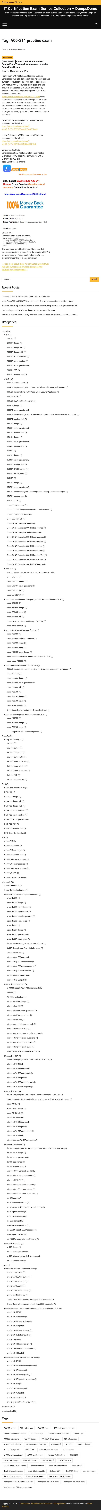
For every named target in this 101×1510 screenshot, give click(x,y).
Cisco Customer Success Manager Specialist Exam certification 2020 (32, 600)
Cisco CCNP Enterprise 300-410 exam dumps (25, 537)
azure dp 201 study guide (17, 939)
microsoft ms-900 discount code (20, 1024)
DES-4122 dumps (11, 797)
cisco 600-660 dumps (15, 678)
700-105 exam (43, 1428)
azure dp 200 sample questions (19, 916)
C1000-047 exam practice (14, 864)
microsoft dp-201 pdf (15, 980)
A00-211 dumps (83, 1444)
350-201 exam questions (17, 428)
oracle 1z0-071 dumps (16, 1370)
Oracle (4, 1265)
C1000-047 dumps (11, 846)
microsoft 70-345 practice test (19, 1131)
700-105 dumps (26, 1428)
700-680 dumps (37, 1434)
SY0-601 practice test (15, 780)
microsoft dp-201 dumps (17, 975)
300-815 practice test (15, 419)
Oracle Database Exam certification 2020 (21, 1358)
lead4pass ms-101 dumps (48, 1482)
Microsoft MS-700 (14, 1180)
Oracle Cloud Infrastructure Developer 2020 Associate (29, 1300)
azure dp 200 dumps (15, 903)
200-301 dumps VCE (15, 352)
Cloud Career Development (15, 1466)
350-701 (10, 478)
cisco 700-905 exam (15, 727)
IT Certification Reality (35, 1476)
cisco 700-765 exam (15, 701)
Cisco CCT (8, 569)
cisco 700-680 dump (15, 647)
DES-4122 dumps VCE (13, 806)
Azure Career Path (11, 886)
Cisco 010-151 (12, 577)
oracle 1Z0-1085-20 (14, 1286)
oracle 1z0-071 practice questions (21, 1379)
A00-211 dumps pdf (11, 1450)
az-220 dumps (12, 1247)
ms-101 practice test (15, 1212)
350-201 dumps (13, 424)
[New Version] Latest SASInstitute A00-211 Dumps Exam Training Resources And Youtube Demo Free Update (25, 64)
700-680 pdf (78, 1434)
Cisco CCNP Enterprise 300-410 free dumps (24, 546)
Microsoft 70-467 (14, 1136)
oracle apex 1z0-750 (15, 1397)
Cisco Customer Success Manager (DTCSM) (25, 621)
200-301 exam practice (16, 361)
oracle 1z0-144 (13, 1339)
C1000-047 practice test (14, 877)
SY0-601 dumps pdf (15, 752)
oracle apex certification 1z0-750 (20, 1402)
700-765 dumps (30, 1439)
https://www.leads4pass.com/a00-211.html (21, 97)
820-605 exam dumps (12, 1444)
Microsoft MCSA (11, 1056)
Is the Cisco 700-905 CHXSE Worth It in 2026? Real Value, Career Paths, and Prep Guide (37, 301)
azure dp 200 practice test (17, 912)
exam (6, 71)
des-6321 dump (72, 1471)
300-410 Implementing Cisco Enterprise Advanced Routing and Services (36, 387)
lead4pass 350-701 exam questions (18, 1482)
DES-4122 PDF (10, 824)
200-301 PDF (12, 370)
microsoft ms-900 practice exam (20, 1042)
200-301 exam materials (16, 357)
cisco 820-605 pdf (14, 617)
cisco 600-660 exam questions (19, 683)
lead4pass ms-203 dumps (74, 1482)
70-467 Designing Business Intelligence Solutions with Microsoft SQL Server (38, 1099)
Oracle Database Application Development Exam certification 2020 (31, 1309)
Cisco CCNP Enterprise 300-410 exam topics (25, 542)
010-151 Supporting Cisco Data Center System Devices (29, 572)
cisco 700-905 (12, 718)
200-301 (10, 338)
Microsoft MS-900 (14, 1020)
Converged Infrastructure (14, 788)
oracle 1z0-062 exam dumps (18, 1321)
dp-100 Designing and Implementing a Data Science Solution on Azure (35, 1148)
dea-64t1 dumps (37, 1466)
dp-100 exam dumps (15, 1153)
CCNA (6, 335)
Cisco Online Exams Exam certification (20, 630)
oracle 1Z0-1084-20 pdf (16, 1281)
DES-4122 (8, 792)
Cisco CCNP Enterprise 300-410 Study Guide (25, 560)
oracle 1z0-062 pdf (14, 1326)
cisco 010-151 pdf (14, 590)
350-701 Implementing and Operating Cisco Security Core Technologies (36, 492)
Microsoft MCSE (11, 1091)
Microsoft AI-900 (14, 1006)
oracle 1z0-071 (13, 1361)
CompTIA (6, 736)
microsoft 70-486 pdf (15, 1078)
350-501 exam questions (17, 460)
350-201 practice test (15, 433)
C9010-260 (74, 1455)
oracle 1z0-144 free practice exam (20, 1348)
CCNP (6, 379)
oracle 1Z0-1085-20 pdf (16, 1295)
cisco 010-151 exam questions (19, 586)
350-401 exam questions (17, 442)
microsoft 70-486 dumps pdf (18, 1073)
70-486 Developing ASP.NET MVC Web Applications (28, 1059)
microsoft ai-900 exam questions (20, 1011)
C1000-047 (8, 841)
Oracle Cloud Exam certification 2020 (19, 1269)
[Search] (96, 24)
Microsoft (6, 882)
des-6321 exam (89, 1471)
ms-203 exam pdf (14, 1221)
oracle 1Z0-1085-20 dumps (17, 1290)
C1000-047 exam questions (15, 868)
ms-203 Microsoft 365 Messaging (20, 1230)
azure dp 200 (12, 898)
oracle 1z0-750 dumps (16, 1388)
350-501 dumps (13, 455)
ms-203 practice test (15, 1234)
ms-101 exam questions (16, 1203)
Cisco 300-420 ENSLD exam (18, 514)
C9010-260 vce (65, 1460)
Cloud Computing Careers (14, 890)
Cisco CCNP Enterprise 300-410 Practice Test (25, 555)
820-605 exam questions (36, 1444)
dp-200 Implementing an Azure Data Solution (25, 944)
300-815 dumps (13, 405)
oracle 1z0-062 (13, 1312)
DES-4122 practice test (13, 829)
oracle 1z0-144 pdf (14, 1353)
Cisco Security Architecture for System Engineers (27, 710)
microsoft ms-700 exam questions (21, 1194)
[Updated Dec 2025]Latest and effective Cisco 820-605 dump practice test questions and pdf (39, 306)
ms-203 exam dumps (15, 1216)
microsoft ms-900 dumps (17, 1029)
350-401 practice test (15, 446)
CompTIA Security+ (12, 740)
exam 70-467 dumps (15, 1108)
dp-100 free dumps (14, 1162)
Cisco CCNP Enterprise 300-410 (20, 523)
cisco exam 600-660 (15, 705)
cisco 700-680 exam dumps (18, 652)
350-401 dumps (13, 437)
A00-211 (69, 1444)
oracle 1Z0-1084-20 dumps (17, 1277)
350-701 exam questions (17, 487)
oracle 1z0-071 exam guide (18, 1375)
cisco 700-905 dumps (15, 723)
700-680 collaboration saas (15, 1434)
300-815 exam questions (17, 410)
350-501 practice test (15, 464)
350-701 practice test (15, 496)
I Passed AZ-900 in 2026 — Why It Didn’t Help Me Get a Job (26, 297)
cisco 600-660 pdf (14, 687)
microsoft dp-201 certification (19, 971)
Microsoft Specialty (12, 1244)
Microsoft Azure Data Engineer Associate (21, 895)
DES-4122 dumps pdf (12, 801)
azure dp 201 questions (16, 934)
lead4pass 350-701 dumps (60, 1476)
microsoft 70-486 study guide (19, 1087)
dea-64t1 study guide (36, 1471)
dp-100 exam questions (16, 1157)
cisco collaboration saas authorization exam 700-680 (28, 657)
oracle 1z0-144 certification (18, 1344)
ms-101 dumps (13, 1198)
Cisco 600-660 (12, 674)
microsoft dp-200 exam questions (20, 966)
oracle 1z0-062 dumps (16, 1317)
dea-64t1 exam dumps (58, 1466)
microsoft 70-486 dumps (17, 1069)
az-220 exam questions (16, 1252)
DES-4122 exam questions (15, 819)
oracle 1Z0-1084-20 (14, 1272)
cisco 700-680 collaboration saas (20, 638)
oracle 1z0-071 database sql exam (21, 1366)
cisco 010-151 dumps (15, 581)
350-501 (10, 451)
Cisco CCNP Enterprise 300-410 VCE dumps (25, 564)
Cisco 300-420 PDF (14, 519)
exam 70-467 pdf (13, 1113)
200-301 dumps (13, 343)
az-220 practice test (15, 1261)
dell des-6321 (55, 1471)
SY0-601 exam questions (17, 771)
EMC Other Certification (14, 833)
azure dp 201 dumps (15, 930)
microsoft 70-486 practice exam (20, 1082)
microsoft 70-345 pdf (15, 1127)
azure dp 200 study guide (17, 921)
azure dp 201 (12, 925)
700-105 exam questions (64, 1428)
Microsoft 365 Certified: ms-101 (20, 1171)
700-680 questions (11, 1439)
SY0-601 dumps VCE (15, 757)
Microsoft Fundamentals (14, 984)
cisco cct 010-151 (14, 595)
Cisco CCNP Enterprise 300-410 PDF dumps (25, 551)
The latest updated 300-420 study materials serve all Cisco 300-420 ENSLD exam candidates (39, 315)
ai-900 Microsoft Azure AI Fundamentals (23, 988)
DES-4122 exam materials (14, 810)
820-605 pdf (56, 1444)
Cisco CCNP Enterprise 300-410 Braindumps (25, 528)
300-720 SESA (12, 396)
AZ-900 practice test (15, 997)
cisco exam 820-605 (15, 626)
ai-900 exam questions (13, 1455)
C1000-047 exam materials (15, 859)
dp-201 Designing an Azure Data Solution (23, 948)
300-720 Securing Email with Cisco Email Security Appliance (31, 392)
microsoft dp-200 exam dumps (19, 962)
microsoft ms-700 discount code (20, 1185)
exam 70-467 (12, 1104)
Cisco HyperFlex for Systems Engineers (23, 732)
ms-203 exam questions (16, 1225)
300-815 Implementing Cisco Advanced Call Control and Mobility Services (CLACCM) (41, 415)
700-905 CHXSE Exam (50, 1439)
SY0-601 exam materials (17, 761)
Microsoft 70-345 (14, 1117)
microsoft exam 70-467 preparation (21, 1140)
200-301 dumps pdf (14, 347)
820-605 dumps (70, 1439)
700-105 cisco (9, 1428)
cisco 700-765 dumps (15, 696)
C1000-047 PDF (10, 873)
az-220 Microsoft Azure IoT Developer (22, 1256)
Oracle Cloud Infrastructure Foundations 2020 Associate (30, 1304)
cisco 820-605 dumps (15, 608)
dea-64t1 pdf (77, 1466)
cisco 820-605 (12, 603)
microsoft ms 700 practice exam (20, 1175)
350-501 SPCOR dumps (16, 469)
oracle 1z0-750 (13, 1384)
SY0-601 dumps (13, 748)
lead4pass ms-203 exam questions (18, 1487)
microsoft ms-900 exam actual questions (24, 1033)
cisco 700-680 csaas (15, 643)
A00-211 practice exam (48, 1450)
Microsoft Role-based (13, 1145)
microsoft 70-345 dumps (17, 1122)
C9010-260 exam (30, 1460)
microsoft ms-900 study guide (19, 1047)
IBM (3, 838)
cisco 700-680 (12, 634)
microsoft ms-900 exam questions (21, 1038)
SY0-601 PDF (12, 775)
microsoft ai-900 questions (18, 1015)
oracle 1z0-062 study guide (18, 1335)
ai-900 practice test (35, 1455)
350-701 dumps (13, 483)
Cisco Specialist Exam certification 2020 (21, 666)
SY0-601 (10, 743)
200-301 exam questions (17, 366)
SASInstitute (7, 57)
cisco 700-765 (12, 692)
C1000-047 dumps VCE (13, 855)
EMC (4, 784)
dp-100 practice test (15, 1166)
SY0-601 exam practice (16, 766)
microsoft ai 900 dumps (16, 1001)
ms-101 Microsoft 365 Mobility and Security (25, 1207)
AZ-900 (10, 992)
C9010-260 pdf (48, 1460)
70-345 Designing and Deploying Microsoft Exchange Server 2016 (33, 1095)
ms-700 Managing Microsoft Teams (21, 1239)
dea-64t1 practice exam (13, 1471)
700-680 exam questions (59, 1434)
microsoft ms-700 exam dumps (19, 1189)
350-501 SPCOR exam (15, 473)
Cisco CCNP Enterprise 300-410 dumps (23, 532)
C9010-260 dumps (11, 1460)
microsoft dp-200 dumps (17, 957)
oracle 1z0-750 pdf (14, 1393)
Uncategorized (8, 1411)
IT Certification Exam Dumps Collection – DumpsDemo (50, 8)
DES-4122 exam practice (14, 815)
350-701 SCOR (12, 501)
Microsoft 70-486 (14, 1064)
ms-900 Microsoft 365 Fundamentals (22, 1051)
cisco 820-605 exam (15, 612)
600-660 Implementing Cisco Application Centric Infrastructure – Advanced (37, 669)
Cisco (4, 331)
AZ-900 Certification (56, 1455)
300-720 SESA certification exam (20, 401)
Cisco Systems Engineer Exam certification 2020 (24, 715)
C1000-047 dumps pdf (13, 850)
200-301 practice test (15, 375)
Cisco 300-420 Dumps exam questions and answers (28, 510)
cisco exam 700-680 (15, 661)
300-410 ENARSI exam (16, 383)
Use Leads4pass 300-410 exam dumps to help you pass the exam (28, 310)
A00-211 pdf (29, 1450)
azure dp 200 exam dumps (17, 907)
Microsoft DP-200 (14, 953)
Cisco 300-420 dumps (16, 505)
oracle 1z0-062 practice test (18, 1330)
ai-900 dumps (68, 1450)
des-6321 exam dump (12, 1476)
